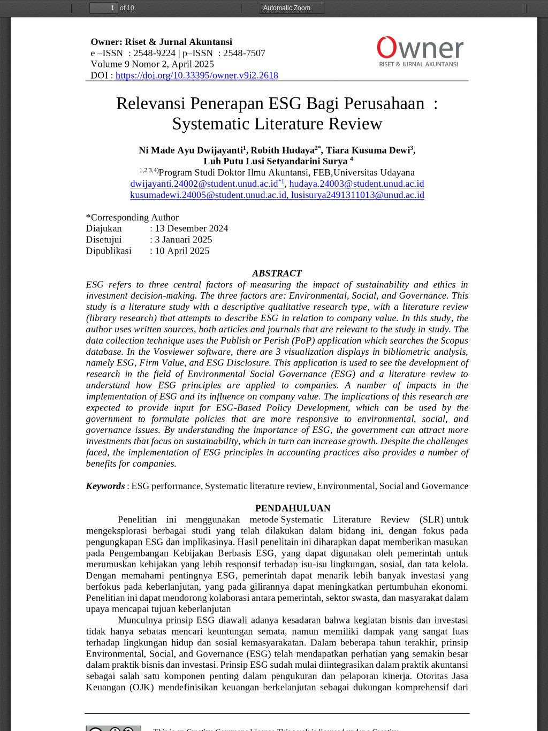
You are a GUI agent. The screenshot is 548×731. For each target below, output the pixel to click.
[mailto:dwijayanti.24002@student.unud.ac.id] (204, 183)
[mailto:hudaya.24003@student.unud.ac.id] (356, 183)
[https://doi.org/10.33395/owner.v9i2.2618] (196, 75)
